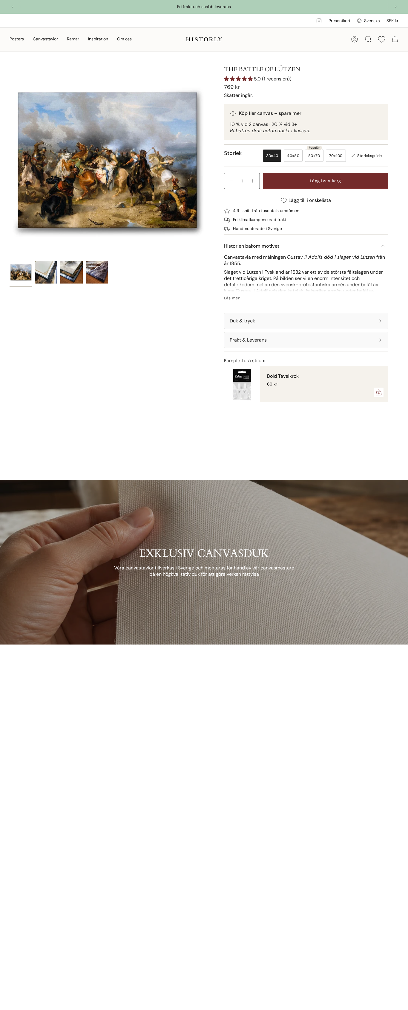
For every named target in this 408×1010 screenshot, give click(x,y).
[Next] (395, 7)
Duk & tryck (242, 321)
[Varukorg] (395, 39)
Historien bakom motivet (251, 246)
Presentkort (339, 20)
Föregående (10, 161)
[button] (16, 39)
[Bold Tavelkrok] (242, 384)
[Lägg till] (379, 392)
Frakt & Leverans (248, 340)
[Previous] (12, 7)
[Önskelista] (381, 39)
